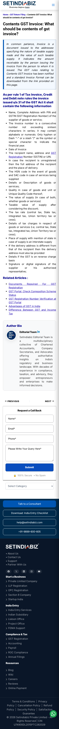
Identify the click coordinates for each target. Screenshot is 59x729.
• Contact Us (13, 557)
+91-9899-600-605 (29, 531)
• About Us (12, 553)
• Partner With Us (16, 564)
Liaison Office (16, 619)
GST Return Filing (17, 14)
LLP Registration (17, 585)
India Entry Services (19, 610)
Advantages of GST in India (24, 306)
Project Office (16, 623)
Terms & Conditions (23, 701)
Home (5, 14)
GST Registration (18, 638)
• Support (11, 560)
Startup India (15, 599)
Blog (10, 670)
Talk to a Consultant (29, 503)
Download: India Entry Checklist (29, 513)
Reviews (13, 683)
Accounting (15, 643)
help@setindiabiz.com (29, 522)
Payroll (12, 647)
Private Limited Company (22, 581)
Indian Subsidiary (18, 614)
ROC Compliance (18, 652)
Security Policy (26, 709)
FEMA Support (16, 628)
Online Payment (17, 688)
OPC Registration (18, 590)
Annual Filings (16, 656)
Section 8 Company (19, 594)
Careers (13, 679)
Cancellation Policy (29, 705)
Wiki (10, 674)
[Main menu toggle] (53, 5)
